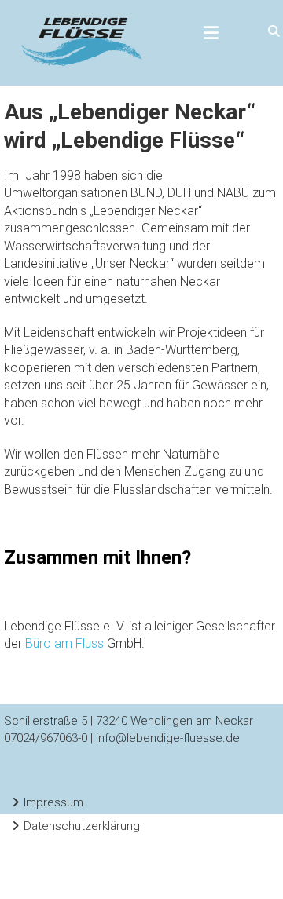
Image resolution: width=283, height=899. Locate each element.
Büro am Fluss (64, 643)
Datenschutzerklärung (82, 826)
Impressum (53, 802)
